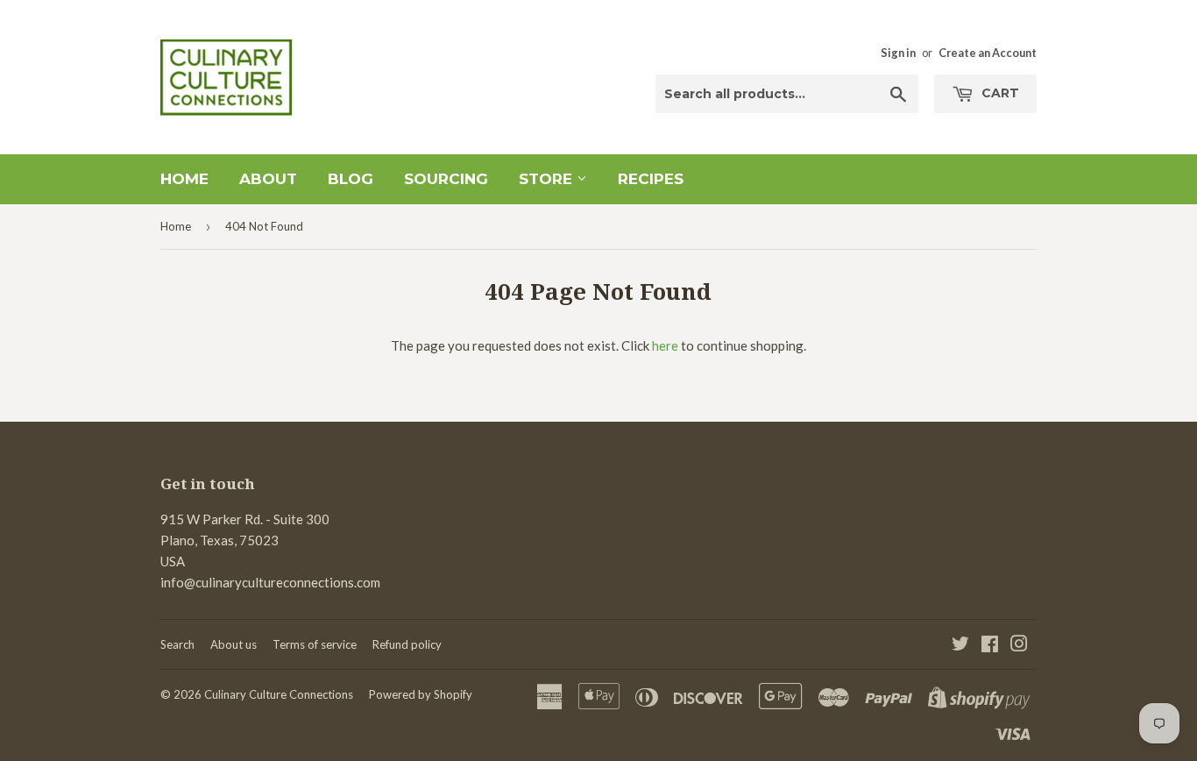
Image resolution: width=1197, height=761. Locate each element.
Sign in (898, 53)
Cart (998, 93)
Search (177, 644)
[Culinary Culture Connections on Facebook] (990, 645)
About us (233, 644)
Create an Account (987, 53)
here (665, 345)
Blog (350, 179)
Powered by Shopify (420, 694)
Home (184, 179)
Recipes (650, 179)
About (268, 179)
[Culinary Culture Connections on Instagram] (1019, 645)
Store (548, 179)
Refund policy (407, 644)
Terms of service (315, 644)
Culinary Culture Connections (278, 694)
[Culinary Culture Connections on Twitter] (960, 645)
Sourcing (446, 179)
